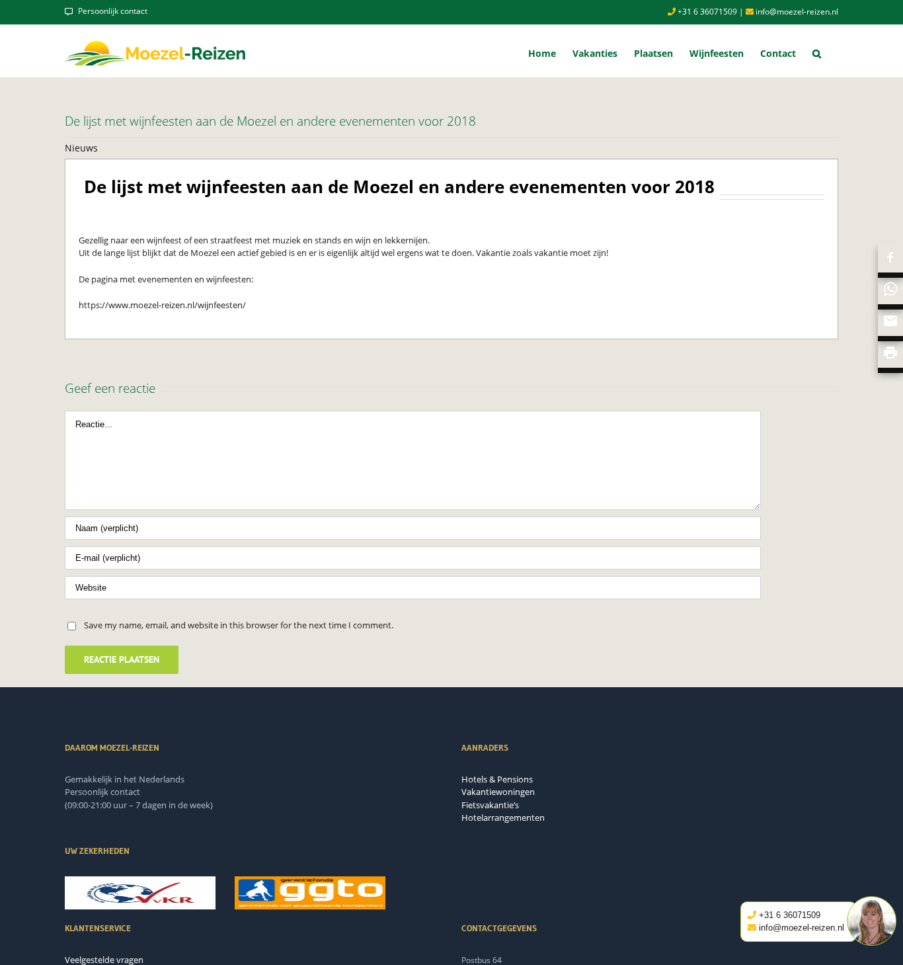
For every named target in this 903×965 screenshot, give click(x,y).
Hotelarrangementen (503, 817)
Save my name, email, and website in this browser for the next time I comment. (238, 625)
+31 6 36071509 (706, 11)
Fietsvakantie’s (490, 805)
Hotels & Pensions (497, 779)
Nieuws (81, 148)
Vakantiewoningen (498, 792)
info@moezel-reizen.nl (796, 11)
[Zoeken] (817, 53)
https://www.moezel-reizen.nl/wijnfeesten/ (162, 305)
